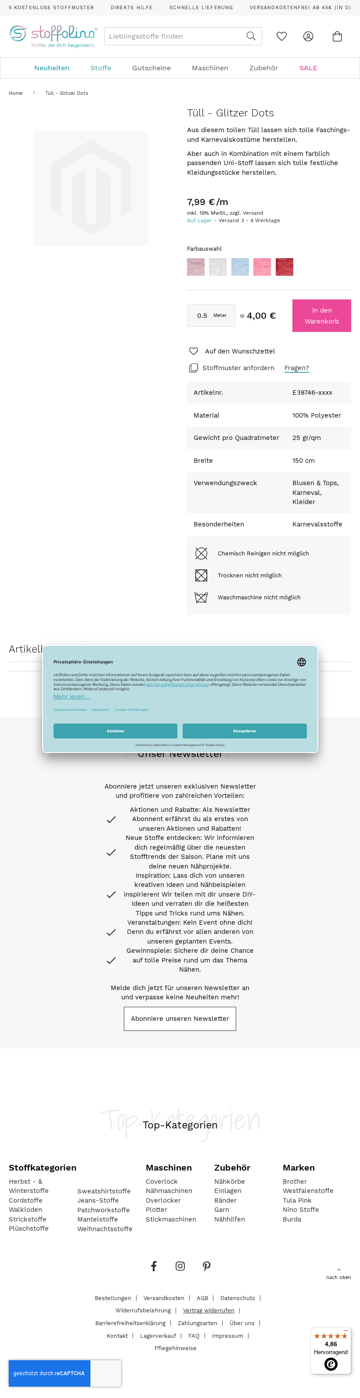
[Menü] (346, 1332)
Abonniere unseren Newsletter (180, 1019)
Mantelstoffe (97, 1219)
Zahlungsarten (197, 1322)
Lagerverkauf (158, 1335)
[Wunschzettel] (281, 36)
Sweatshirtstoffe (104, 1191)
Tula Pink (297, 1200)
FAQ (194, 1335)
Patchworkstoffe (103, 1210)
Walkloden (25, 1210)
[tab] (180, 68)
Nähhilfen (229, 1219)
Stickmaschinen (171, 1219)
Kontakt (117, 1335)
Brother (295, 1181)
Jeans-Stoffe (98, 1200)
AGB (202, 1297)
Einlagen (227, 1191)
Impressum (227, 1335)
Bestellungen (113, 1297)
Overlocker (163, 1200)
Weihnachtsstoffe (105, 1229)
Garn (221, 1210)
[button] (231, 352)
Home (15, 93)
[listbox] (269, 269)
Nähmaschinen (169, 1191)
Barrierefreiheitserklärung (130, 1322)
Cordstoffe (26, 1200)
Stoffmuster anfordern (238, 368)
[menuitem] (56, 68)
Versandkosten (164, 1297)
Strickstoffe (28, 1219)
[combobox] (183, 36)
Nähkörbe (229, 1181)
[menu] (180, 68)
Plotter (156, 1210)
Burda (292, 1219)
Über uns (242, 1322)
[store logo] (53, 36)
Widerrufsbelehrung (143, 1310)
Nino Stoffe (301, 1210)
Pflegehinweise (176, 1348)
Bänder (225, 1200)
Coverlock (162, 1181)
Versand (253, 213)
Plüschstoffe (29, 1228)
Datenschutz (237, 1297)
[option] (196, 267)
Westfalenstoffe (308, 1191)
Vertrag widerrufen (208, 1310)
